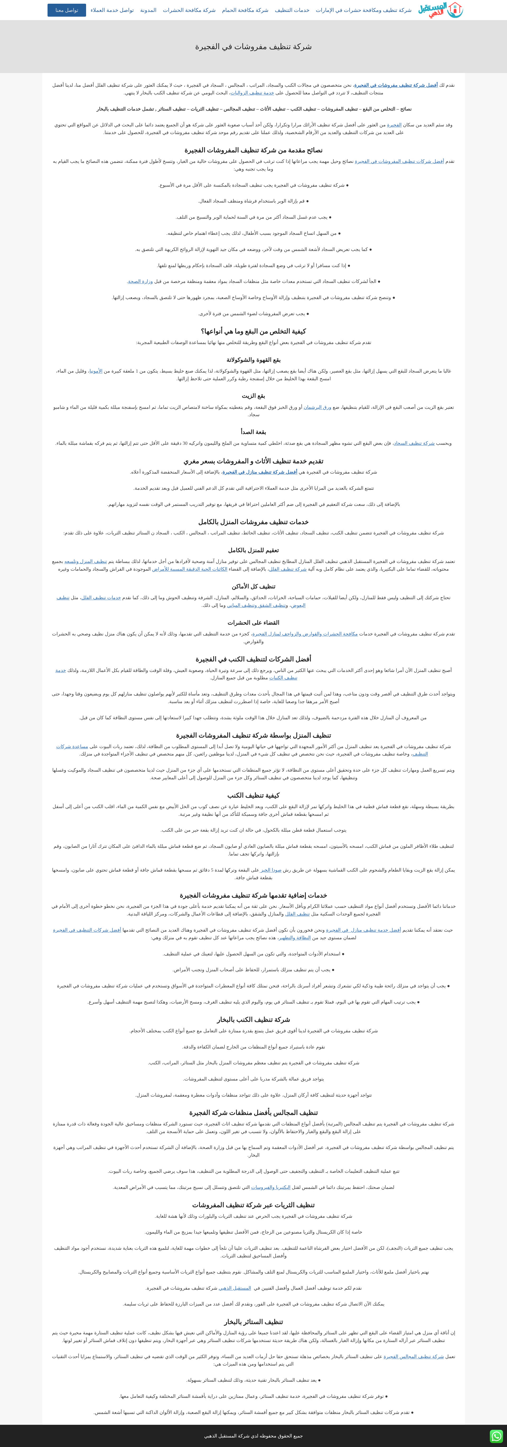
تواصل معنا (66, 10)
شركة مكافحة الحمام (245, 10)
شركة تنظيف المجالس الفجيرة (414, 1356)
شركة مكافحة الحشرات (189, 10)
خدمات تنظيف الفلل (101, 597)
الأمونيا (96, 371)
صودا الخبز (270, 870)
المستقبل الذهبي (235, 1288)
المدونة (148, 10)
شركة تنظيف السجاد (414, 443)
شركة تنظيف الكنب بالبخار (253, 1019)
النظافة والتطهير (295, 937)
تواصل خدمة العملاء (112, 10)
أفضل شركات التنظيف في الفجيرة (87, 930)
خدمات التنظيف (292, 10)
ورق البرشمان (317, 407)
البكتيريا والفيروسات (270, 1187)
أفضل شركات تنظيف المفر (417, 161)
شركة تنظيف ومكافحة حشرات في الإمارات (364, 10)
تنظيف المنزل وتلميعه (85, 561)
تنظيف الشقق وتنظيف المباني (256, 605)
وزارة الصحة (140, 281)
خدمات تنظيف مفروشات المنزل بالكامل (253, 521)
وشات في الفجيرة (373, 161)
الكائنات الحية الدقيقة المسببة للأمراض (189, 569)
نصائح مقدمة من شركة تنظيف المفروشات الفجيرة (254, 150)
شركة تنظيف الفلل (288, 569)
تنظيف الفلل (297, 914)
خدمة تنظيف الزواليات (252, 92)
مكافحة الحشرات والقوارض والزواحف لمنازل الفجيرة (305, 634)
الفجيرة (394, 124)
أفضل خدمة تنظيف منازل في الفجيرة (363, 930)
